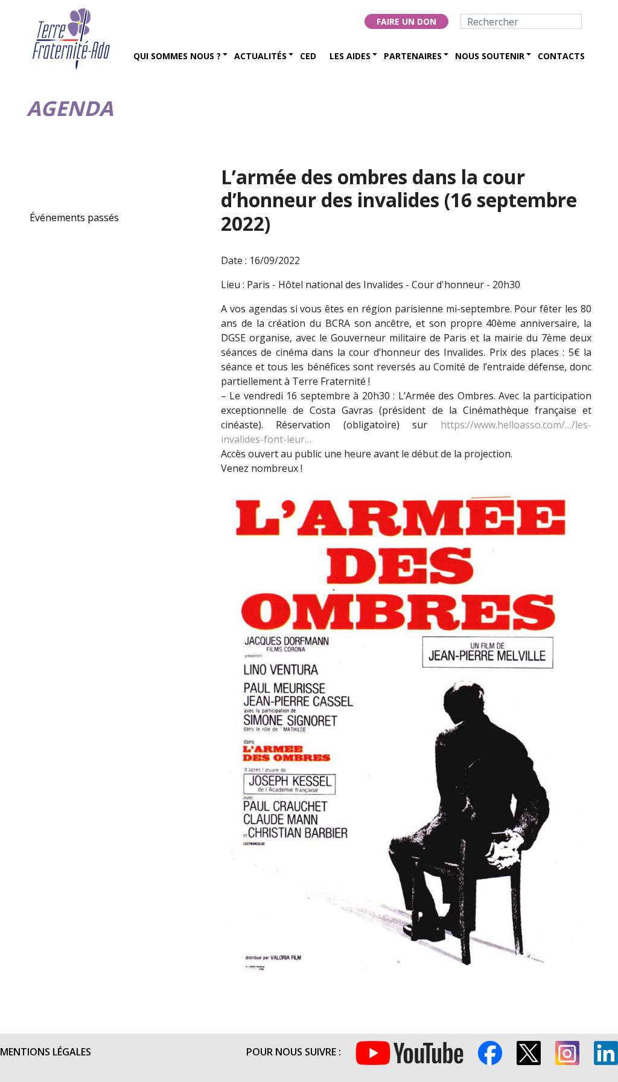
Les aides (350, 56)
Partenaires (413, 56)
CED (308, 56)
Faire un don (406, 21)
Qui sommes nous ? (177, 56)
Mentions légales (45, 1051)
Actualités (260, 56)
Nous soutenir (489, 56)
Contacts (561, 56)
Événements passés (74, 217)
